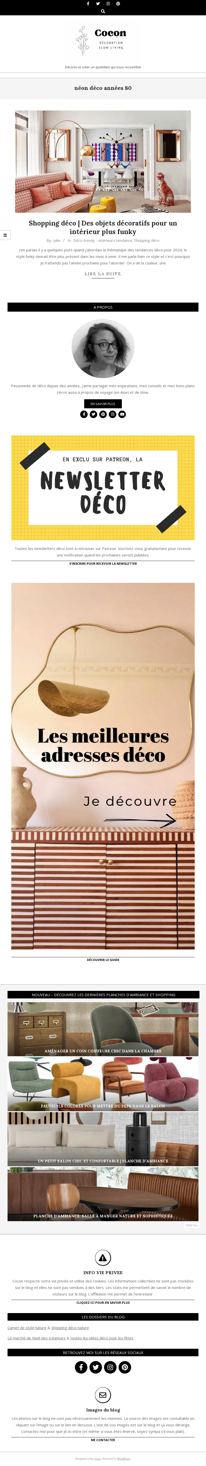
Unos (97, 1458)
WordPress (123, 1458)
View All (192, 1225)
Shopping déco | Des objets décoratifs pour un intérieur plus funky (103, 227)
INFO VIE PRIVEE (103, 1272)
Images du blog (103, 1410)
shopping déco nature (70, 1327)
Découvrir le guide (103, 960)
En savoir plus (103, 404)
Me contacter (103, 1440)
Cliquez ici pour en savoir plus (103, 1303)
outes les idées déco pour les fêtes (102, 1337)
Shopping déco (147, 240)
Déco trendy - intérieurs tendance (102, 240)
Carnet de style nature (27, 1327)
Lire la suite (103, 273)
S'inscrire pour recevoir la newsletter (103, 563)
